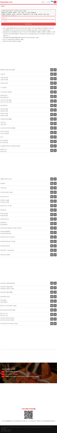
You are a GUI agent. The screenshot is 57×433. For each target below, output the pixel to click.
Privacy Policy (47, 427)
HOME (2, 6)
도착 (55, 69)
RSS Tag (3, 428)
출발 (52, 69)
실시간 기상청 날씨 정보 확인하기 (13, 39)
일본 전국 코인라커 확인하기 (12, 41)
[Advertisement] (28, 56)
